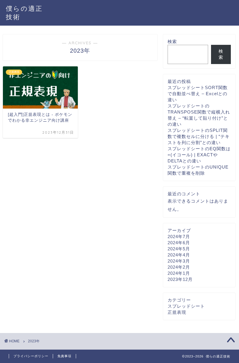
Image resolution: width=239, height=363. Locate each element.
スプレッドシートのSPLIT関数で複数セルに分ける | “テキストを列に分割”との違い (199, 136)
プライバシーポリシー (30, 356)
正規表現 (177, 312)
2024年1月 (179, 273)
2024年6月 (179, 242)
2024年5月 (179, 248)
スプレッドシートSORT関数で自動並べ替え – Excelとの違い (198, 93)
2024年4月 (179, 254)
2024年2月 (179, 267)
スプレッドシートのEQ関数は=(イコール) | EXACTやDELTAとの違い (199, 154)
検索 (172, 41)
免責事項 (64, 356)
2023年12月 (180, 279)
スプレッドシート (186, 306)
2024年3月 (179, 260)
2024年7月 (179, 236)
